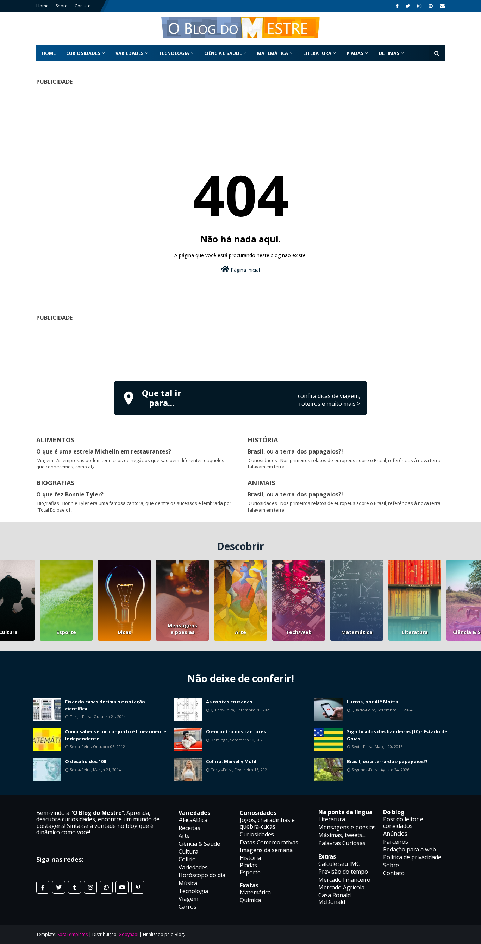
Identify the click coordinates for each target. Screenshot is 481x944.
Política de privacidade (412, 857)
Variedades (193, 867)
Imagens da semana (266, 850)
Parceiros (395, 841)
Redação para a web (409, 849)
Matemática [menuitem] (272, 53)
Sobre (62, 6)
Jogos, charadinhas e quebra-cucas (267, 823)
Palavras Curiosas (342, 843)
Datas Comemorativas (269, 842)
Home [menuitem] (49, 53)
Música (188, 883)
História (250, 858)
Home (42, 6)
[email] (441, 6)
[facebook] (397, 6)
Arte (240, 632)
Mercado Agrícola (341, 887)
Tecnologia (193, 891)
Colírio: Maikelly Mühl (231, 761)
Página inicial (244, 269)
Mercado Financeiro (344, 879)
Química (250, 900)
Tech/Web (299, 632)
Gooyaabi (128, 934)
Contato (83, 6)
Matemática (357, 632)
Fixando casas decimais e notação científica (105, 705)
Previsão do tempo (343, 871)
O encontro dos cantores (236, 731)
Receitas (189, 828)
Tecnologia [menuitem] (174, 53)
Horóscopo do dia (202, 875)
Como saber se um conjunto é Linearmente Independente (115, 735)
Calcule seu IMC (339, 864)
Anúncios (395, 833)
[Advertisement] (240, 114)
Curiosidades (257, 834)
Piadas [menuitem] (354, 53)
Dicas (124, 632)
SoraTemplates (72, 934)
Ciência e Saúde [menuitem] (223, 53)
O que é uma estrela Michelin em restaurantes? (103, 451)
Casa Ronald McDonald (334, 898)
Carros (187, 907)
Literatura (415, 632)
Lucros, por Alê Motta (372, 701)
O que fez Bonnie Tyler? (70, 494)
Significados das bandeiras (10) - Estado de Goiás (397, 735)
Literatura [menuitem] (317, 53)
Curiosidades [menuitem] (83, 53)
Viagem (188, 898)
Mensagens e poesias (182, 628)
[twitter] (408, 6)
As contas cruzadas (229, 701)
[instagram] (419, 6)
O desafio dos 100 (85, 761)
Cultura (188, 851)
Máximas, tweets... (342, 835)
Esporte (66, 632)
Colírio (187, 859)
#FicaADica (193, 820)
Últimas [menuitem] (389, 53)
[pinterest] (431, 6)
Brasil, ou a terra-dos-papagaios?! (295, 451)
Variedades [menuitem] (129, 53)
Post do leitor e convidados (403, 822)
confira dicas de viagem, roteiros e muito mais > (329, 399)
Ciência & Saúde (199, 844)
